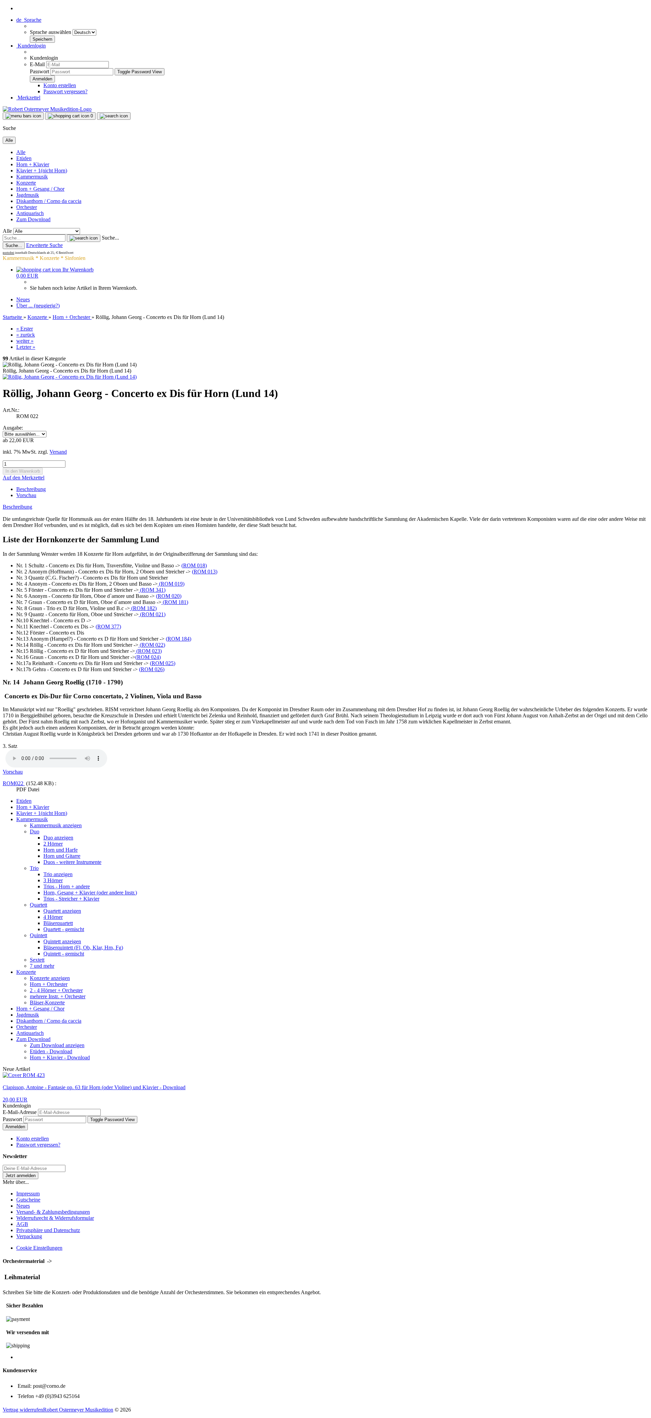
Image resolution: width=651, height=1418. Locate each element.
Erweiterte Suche (44, 245)
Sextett (37, 960)
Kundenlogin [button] (31, 46)
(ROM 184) (178, 639)
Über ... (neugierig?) (38, 305)
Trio (34, 868)
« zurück (25, 335)
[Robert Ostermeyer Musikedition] (47, 109)
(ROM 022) (151, 645)
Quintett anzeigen (62, 941)
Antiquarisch (30, 213)
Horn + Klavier (32, 164)
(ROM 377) (108, 626)
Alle (20, 152)
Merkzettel (28, 97)
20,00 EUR (15, 1099)
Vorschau (26, 495)
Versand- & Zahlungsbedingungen (53, 1212)
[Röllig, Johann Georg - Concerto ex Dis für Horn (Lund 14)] (70, 377)
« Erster (24, 329)
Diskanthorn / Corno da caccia (48, 201)
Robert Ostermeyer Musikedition (78, 1410)
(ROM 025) (162, 663)
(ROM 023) (148, 651)
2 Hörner (53, 844)
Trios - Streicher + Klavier (71, 899)
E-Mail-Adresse (20, 1112)
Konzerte (26, 183)
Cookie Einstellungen (39, 1248)
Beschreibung (31, 489)
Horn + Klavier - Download (60, 1057)
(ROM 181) (174, 602)
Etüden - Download (51, 1051)
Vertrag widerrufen (23, 1410)
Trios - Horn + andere (66, 886)
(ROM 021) (152, 614)
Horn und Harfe (60, 850)
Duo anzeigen (58, 837)
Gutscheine (28, 1200)
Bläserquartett (58, 923)
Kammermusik (32, 176)
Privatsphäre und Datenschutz (48, 1230)
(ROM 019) (171, 584)
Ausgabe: (13, 428)
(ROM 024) (148, 657)
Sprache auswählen (51, 32)
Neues (23, 299)
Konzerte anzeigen (50, 978)
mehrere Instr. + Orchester (57, 996)
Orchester (26, 207)
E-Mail (37, 64)
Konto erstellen (59, 85)
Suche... (110, 238)
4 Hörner (53, 917)
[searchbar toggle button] (114, 116)
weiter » (25, 341)
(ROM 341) (152, 590)
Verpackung (29, 1236)
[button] (28, 20)
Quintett (38, 935)
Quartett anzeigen (62, 911)
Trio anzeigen (58, 874)
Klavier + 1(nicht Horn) (41, 170)
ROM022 (14, 783)
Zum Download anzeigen (57, 1045)
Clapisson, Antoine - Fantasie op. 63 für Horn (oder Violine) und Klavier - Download (94, 1087)
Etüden (24, 158)
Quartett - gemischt (63, 929)
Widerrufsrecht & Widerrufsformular (55, 1218)
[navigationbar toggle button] (23, 116)
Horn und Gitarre (61, 856)
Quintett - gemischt (63, 954)
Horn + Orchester (48, 984)
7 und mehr (42, 966)
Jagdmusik (27, 195)
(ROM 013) (204, 571)
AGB (22, 1224)
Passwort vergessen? (65, 91)
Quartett (38, 905)
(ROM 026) (151, 669)
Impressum (28, 1193)
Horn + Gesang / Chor (40, 189)
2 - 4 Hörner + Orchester (56, 990)
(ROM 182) (143, 608)
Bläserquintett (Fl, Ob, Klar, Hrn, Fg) (83, 947)
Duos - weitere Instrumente (72, 862)
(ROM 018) (194, 565)
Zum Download (33, 219)
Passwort (39, 71)
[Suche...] (83, 238)
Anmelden (15, 1126)
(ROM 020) (168, 596)
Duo (34, 831)
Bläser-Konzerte (47, 1002)
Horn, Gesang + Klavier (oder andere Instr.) (90, 892)
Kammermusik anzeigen (56, 825)
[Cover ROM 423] (24, 1075)
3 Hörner (53, 880)
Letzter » (25, 347)
